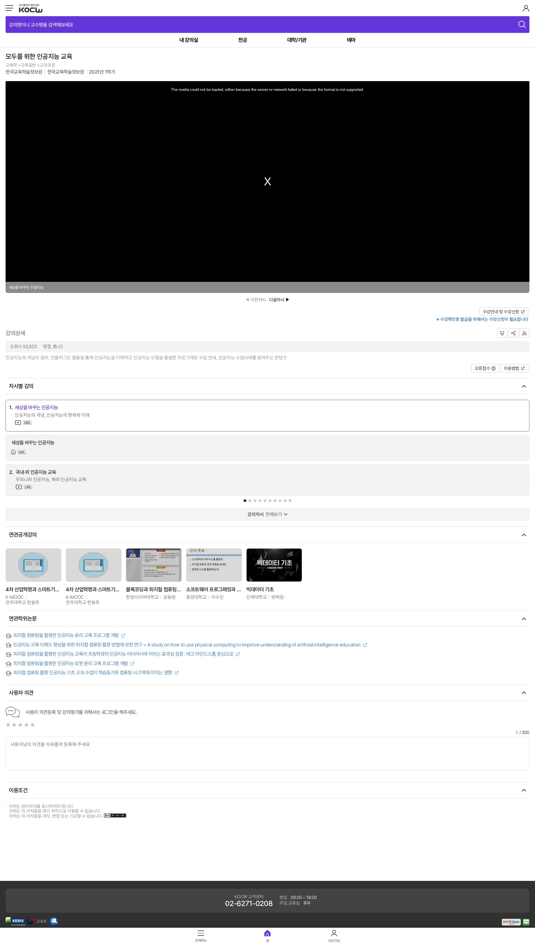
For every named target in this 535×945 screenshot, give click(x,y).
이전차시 (258, 300)
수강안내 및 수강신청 (501, 312)
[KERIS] (15, 924)
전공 (242, 39)
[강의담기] (502, 332)
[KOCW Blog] (526, 924)
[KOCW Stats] (511, 924)
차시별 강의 (21, 386)
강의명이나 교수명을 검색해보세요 (41, 24)
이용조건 (18, 790)
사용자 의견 (21, 692)
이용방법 (511, 368)
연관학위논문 (23, 618)
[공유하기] (513, 332)
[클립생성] (524, 333)
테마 (351, 39)
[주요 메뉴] (9, 8)
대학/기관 (297, 39)
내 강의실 (188, 39)
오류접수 (482, 368)
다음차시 (276, 300)
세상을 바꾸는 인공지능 (36, 407)
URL (27, 422)
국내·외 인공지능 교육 (36, 472)
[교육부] (37, 923)
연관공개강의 (23, 534)
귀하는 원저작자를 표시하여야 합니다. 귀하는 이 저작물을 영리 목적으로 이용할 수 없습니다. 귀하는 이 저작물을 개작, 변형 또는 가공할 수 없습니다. (56, 811)
